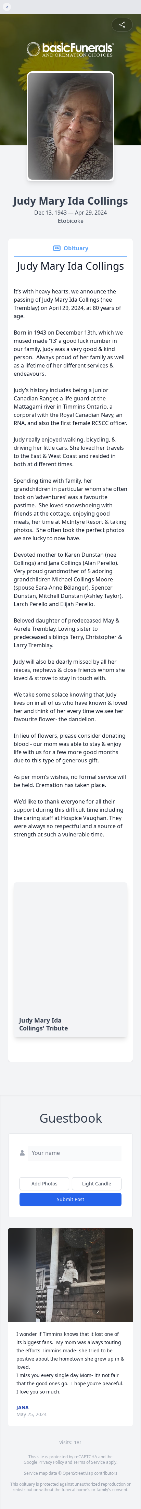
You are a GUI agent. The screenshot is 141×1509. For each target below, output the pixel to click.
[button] (70, 1275)
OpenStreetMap (78, 1473)
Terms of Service (89, 1462)
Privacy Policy (51, 1462)
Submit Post (70, 1199)
